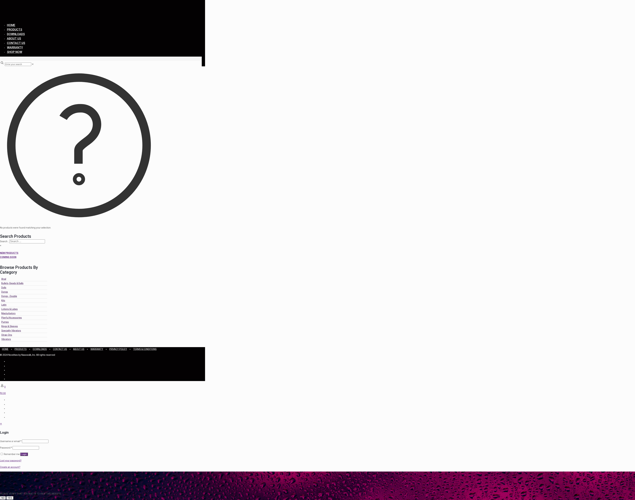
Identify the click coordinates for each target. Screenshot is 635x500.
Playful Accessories (11, 317)
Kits (3, 300)
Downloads (40, 349)
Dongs (4, 292)
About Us (78, 349)
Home (5, 349)
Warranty (96, 349)
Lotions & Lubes (9, 309)
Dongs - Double (9, 296)
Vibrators (6, 339)
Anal (3, 279)
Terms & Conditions (145, 349)
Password (6, 447)
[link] (33, 64)
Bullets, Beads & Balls (12, 283)
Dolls (3, 287)
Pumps (5, 322)
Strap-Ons (6, 335)
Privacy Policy (118, 349)
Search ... (4, 241)
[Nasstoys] (33, 15)
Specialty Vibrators (11, 330)
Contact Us (60, 349)
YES (10, 498)
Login (24, 454)
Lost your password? (10, 460)
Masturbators (8, 313)
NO (2, 498)
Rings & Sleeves (9, 326)
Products (21, 349)
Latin (3, 304)
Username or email (10, 441)
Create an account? (10, 467)
